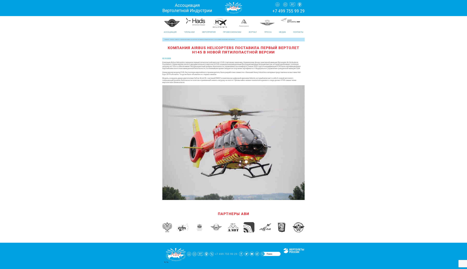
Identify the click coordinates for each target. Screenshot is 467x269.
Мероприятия (209, 32)
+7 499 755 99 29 (288, 11)
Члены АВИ (189, 32)
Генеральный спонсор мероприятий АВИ (293, 256)
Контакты (298, 32)
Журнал (253, 32)
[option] (174, 23)
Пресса (268, 32)
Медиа (282, 32)
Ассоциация (170, 32)
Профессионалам (232, 32)
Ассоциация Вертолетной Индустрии (187, 8)
